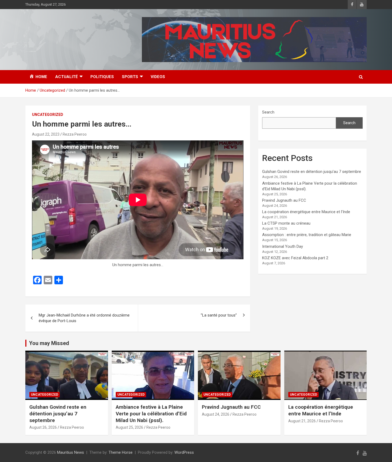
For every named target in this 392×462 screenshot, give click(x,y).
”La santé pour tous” (219, 315)
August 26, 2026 (43, 427)
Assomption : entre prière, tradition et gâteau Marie (306, 234)
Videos (158, 76)
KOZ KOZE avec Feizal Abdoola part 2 (295, 258)
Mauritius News (70, 452)
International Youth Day (282, 246)
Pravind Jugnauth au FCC (284, 200)
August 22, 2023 (45, 134)
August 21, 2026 (302, 421)
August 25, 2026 (129, 427)
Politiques (102, 76)
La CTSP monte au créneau (286, 223)
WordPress (184, 452)
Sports (130, 76)
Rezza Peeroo (75, 134)
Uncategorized (47, 114)
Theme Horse (121, 452)
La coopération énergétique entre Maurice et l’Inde (306, 211)
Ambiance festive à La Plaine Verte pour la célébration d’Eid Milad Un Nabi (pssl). (151, 413)
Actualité (66, 76)
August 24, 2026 (215, 414)
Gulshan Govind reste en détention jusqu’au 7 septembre (311, 171)
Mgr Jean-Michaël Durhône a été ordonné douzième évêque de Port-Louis (84, 318)
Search (268, 112)
